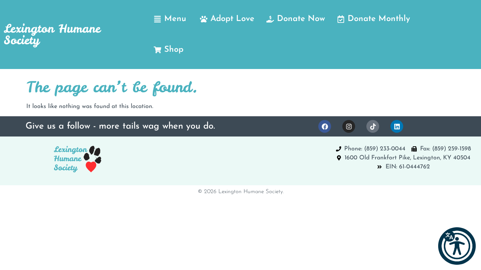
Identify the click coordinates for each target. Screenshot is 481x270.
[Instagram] (348, 126)
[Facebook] (324, 126)
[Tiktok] (372, 126)
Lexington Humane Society (52, 34)
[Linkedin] (396, 126)
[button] (457, 246)
